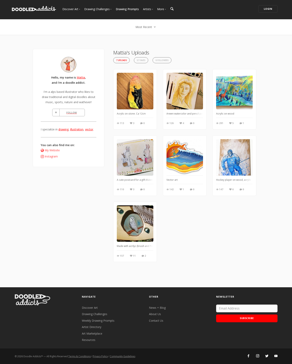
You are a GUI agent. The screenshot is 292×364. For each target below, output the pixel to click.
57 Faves (141, 60)
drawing (63, 129)
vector (89, 129)
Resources (88, 340)
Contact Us (156, 320)
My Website (52, 150)
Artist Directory (91, 327)
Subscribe (247, 318)
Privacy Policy (100, 356)
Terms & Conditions (79, 356)
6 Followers (162, 60)
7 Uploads (121, 60)
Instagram (51, 156)
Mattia (81, 77)
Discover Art (90, 308)
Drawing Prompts (127, 9)
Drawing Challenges (94, 314)
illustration (76, 129)
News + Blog (157, 308)
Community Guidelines (122, 356)
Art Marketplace (92, 333)
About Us (155, 314)
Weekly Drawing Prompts (98, 320)
